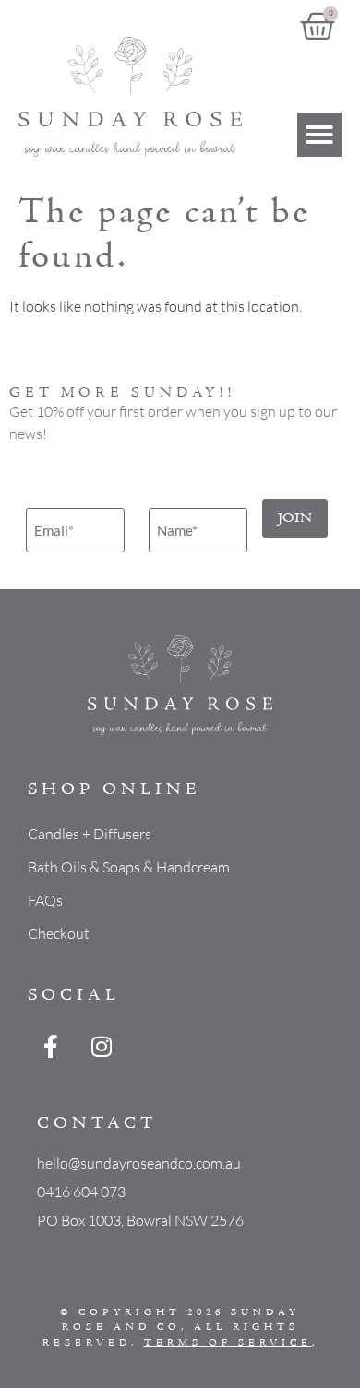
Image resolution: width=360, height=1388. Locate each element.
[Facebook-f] (51, 1046)
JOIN (295, 518)
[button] (319, 135)
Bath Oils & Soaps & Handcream (129, 867)
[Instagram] (101, 1046)
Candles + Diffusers (89, 833)
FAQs (45, 900)
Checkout (59, 933)
